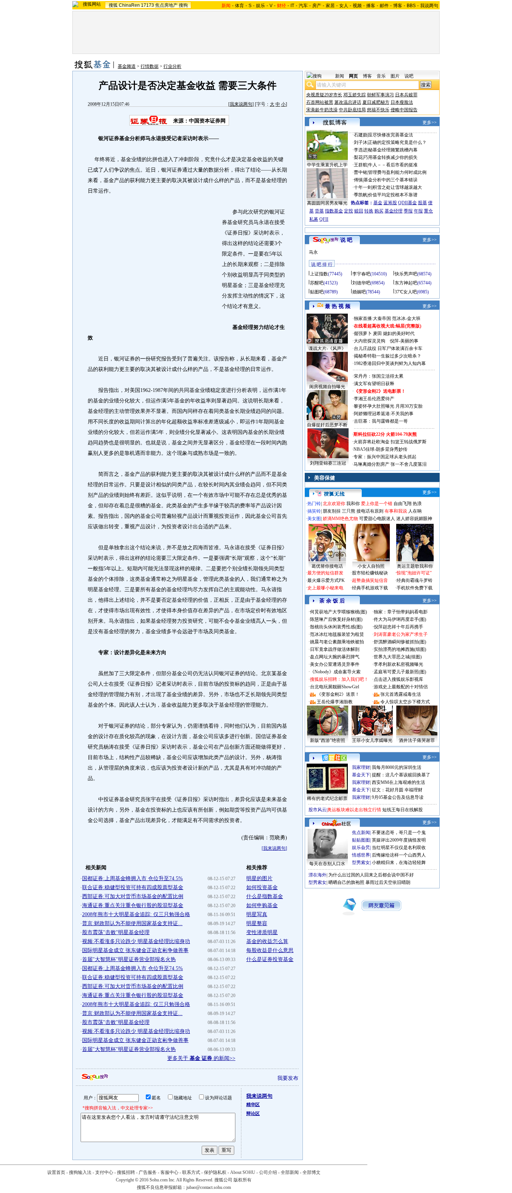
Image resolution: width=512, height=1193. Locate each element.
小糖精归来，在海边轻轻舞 (399, 862)
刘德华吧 (361, 283)
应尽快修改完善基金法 (390, 135)
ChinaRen (129, 5)
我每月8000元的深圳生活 (396, 767)
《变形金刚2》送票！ (338, 694)
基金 (377, 202)
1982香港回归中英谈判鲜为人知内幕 (390, 363)
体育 (239, 5)
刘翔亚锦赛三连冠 (328, 463)
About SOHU (242, 1172)
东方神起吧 (406, 283)
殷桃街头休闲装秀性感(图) (336, 626)
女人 (343, 5)
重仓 (428, 211)
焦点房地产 (166, 5)
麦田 (377, 333)
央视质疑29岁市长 (324, 94)
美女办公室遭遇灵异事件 (334, 664)
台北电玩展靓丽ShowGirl (334, 686)
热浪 (417, 503)
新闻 (339, 76)
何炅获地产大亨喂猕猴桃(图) (338, 611)
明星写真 (256, 914)
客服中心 (169, 1172)
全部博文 (311, 1172)
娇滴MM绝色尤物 (340, 518)
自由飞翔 (403, 503)
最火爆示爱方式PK (326, 580)
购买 (378, 211)
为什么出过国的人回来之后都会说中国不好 (371, 875)
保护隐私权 (215, 1172)
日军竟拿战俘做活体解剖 (334, 649)
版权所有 (243, 1180)
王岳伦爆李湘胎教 (335, 701)
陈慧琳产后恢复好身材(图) (336, 619)
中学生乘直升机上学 (327, 164)
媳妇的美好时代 (399, 333)
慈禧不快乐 (378, 109)
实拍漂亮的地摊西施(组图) (400, 649)
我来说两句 (241, 104)
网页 (353, 76)
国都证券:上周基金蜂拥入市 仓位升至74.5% (132, 878)
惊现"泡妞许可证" (414, 573)
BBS (411, 5)
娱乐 (260, 5)
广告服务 (148, 1172)
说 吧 (346, 240)
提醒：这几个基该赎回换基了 (401, 774)
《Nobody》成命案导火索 (335, 671)
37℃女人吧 (406, 292)
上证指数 (319, 274)
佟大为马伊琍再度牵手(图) (400, 619)
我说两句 (429, 5)
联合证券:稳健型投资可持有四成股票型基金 (132, 887)
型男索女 (361, 862)
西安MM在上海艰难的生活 (398, 782)
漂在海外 (317, 875)
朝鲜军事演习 (380, 94)
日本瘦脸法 (402, 102)
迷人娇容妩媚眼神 (414, 518)
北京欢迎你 (334, 503)
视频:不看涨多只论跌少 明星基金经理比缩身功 (136, 941)
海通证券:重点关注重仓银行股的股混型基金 (132, 905)
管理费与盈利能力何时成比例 (397, 172)
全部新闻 (290, 1172)
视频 (357, 5)
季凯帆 (360, 194)
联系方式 (191, 1172)
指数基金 (334, 211)
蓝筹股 (390, 202)
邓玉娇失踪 (354, 94)
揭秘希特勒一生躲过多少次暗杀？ (387, 356)
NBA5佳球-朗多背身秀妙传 (380, 449)
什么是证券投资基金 (269, 959)
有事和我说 (396, 511)
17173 (147, 5)
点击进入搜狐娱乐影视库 (398, 679)
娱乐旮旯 (361, 847)
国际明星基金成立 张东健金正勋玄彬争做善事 (135, 950)
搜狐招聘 (126, 1172)
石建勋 (360, 135)
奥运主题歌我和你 (415, 566)
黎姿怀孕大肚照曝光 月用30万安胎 (388, 406)
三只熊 (348, 511)
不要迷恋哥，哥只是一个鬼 (399, 832)
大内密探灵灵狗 (369, 341)
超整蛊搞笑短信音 (370, 580)
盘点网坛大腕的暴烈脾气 (334, 656)
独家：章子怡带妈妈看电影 (401, 611)
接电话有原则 (369, 511)
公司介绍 (268, 1172)
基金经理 (394, 211)
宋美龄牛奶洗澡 (322, 109)
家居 (330, 5)
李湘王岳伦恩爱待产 (374, 398)
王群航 (360, 164)
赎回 (358, 211)
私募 (313, 219)
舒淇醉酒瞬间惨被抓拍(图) (400, 641)
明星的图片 (259, 878)
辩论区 (253, 1113)
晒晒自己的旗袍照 (346, 882)
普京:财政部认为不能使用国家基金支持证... (132, 923)
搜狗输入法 (80, 1172)
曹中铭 (360, 172)
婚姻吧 (359, 292)
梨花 (358, 157)
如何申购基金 (262, 905)
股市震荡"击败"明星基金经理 (116, 932)
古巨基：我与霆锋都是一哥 (381, 421)
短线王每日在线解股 (402, 809)
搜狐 (113, 5)
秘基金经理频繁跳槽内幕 (393, 149)
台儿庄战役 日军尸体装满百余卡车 (388, 348)
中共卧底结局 (352, 109)
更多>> (429, 122)
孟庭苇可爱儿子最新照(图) (400, 671)
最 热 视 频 (337, 306)
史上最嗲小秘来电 (325, 588)
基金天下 (361, 774)
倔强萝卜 (363, 333)
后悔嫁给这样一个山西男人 (399, 855)
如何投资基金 (262, 887)
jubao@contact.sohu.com (208, 1187)
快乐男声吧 (406, 274)
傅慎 (358, 179)
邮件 (384, 5)
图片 (395, 76)
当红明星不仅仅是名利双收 (399, 847)
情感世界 (361, 855)
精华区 (253, 1104)
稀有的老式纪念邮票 (327, 798)
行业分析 (172, 66)
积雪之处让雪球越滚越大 (397, 187)
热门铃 (314, 503)
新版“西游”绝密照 (327, 740)
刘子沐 (360, 142)
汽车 (303, 5)
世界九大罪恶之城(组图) (398, 656)
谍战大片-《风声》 (327, 348)
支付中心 (104, 1172)
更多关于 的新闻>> (201, 1058)
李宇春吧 (361, 274)
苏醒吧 (316, 283)
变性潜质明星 (262, 932)
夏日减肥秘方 (375, 102)
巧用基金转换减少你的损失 (391, 157)
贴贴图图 (361, 840)
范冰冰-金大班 (406, 318)
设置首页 (56, 1172)
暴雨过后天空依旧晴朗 (387, 882)
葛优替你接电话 (327, 566)
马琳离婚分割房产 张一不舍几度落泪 (390, 464)
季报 (408, 211)
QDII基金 (407, 202)
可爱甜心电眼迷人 (377, 518)
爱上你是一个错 (376, 503)
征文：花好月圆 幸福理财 (397, 789)
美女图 (314, 518)
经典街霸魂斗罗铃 (415, 580)
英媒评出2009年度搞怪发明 (399, 840)
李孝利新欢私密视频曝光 (398, 664)
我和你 (353, 503)
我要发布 (287, 1078)
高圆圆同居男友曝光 (327, 203)
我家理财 (361, 767)
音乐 (381, 76)
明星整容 (256, 923)
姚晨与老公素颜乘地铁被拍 (337, 641)
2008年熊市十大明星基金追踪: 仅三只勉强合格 (136, 914)
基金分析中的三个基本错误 (391, 179)
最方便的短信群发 (325, 573)
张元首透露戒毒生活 (400, 694)
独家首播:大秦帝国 (372, 318)
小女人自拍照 (371, 566)
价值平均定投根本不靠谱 (393, 194)
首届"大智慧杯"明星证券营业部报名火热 (129, 959)
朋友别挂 (332, 511)
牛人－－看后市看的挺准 (393, 164)
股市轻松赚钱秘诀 (370, 573)
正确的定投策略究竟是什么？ (397, 142)
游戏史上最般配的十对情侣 (401, 686)
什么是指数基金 (264, 896)
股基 (422, 202)
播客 (370, 5)
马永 (313, 252)
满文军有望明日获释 (374, 383)
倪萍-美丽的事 (404, 341)
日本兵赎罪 (406, 94)
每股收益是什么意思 (269, 950)
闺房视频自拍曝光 (327, 386)
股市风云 (317, 809)
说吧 (408, 76)
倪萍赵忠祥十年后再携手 (398, 626)
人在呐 (415, 511)
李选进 (360, 149)
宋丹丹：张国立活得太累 (378, 376)
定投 (348, 211)
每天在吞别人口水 (327, 863)
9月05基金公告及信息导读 (398, 797)
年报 (418, 211)
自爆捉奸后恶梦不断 (327, 425)
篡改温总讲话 (347, 102)
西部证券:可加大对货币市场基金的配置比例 (132, 896)
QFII (323, 219)
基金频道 (127, 66)
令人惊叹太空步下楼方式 (405, 701)
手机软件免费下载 (415, 588)
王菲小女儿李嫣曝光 (372, 740)
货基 (319, 211)
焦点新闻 (361, 832)
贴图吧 (316, 292)
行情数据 (150, 66)
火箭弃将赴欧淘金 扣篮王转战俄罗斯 (390, 441)
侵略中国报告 (404, 109)
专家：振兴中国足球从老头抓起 (384, 456)
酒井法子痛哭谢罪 (417, 740)
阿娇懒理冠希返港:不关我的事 (383, 413)
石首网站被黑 (319, 102)
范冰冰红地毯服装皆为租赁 (337, 634)
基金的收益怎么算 (267, 941)
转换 (368, 211)
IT (292, 5)
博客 (397, 5)
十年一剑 (363, 187)
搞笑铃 (314, 511)
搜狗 (183, 5)
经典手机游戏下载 (370, 588)
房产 (316, 5)
